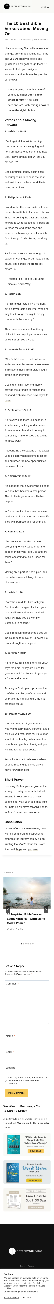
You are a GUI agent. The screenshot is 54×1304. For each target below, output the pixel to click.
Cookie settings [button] (11, 1297)
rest (16, 764)
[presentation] (27, 893)
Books (22, 1266)
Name (10, 1036)
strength (23, 389)
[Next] (46, 909)
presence (30, 632)
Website (10, 1067)
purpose (21, 521)
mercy (38, 384)
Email (10, 1052)
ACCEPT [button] (27, 1297)
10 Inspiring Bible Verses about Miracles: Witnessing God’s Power (26, 919)
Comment (12, 983)
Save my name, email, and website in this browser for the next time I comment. (27, 1080)
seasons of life (32, 450)
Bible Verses (41, 40)
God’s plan (35, 572)
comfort (18, 833)
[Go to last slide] (8, 909)
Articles (31, 1266)
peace (33, 58)
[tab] (21, 943)
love (26, 384)
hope (8, 400)
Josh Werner (24, 40)
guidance (10, 64)
